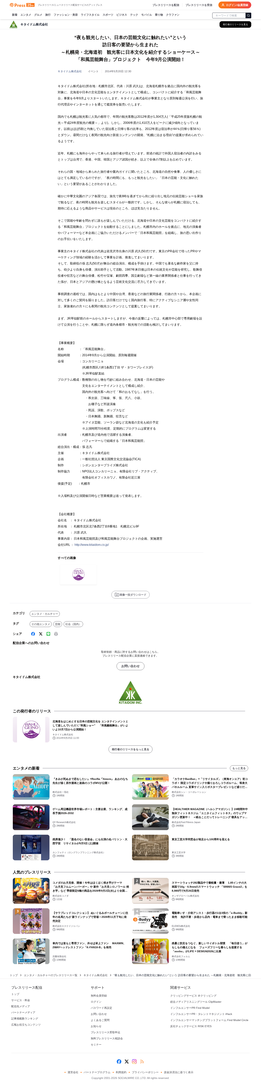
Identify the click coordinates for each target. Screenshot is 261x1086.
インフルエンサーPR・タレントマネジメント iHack (201, 1013)
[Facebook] (33, 634)
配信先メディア (20, 1006)
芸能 (57, 624)
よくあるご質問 (100, 1020)
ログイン (96, 1001)
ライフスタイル (90, 14)
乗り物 (159, 14)
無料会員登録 (99, 995)
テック (134, 14)
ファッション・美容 (66, 14)
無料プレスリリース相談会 (107, 1038)
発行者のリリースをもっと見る (130, 749)
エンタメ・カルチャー (44, 613)
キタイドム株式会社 (70, 71)
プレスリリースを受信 (199, 4)
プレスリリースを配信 (165, 4)
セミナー (96, 1044)
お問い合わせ (130, 666)
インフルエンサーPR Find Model (190, 1007)
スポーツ (108, 14)
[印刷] (56, 634)
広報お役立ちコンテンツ (26, 1024)
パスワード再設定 (101, 1007)
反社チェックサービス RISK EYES (191, 1026)
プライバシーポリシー (145, 1072)
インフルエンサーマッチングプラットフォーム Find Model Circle (209, 1020)
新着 (14, 14)
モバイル (146, 14)
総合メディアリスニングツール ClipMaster (195, 1001)
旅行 (48, 14)
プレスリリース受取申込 (105, 1032)
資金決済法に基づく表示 (178, 1072)
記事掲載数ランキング (24, 1018)
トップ (14, 975)
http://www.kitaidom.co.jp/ (92, 544)
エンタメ (25, 14)
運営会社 (73, 1072)
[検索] (248, 15)
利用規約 (121, 1072)
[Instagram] (134, 1061)
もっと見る (239, 768)
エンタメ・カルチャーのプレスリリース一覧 (50, 975)
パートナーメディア (23, 1012)
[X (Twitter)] (41, 634)
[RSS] (142, 1061)
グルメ (38, 14)
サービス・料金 (20, 1000)
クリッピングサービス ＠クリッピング (193, 995)
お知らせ (96, 1026)
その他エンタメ (40, 624)
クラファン (172, 14)
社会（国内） (73, 624)
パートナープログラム (97, 1072)
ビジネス (121, 14)
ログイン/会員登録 (237, 4)
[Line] (48, 634)
